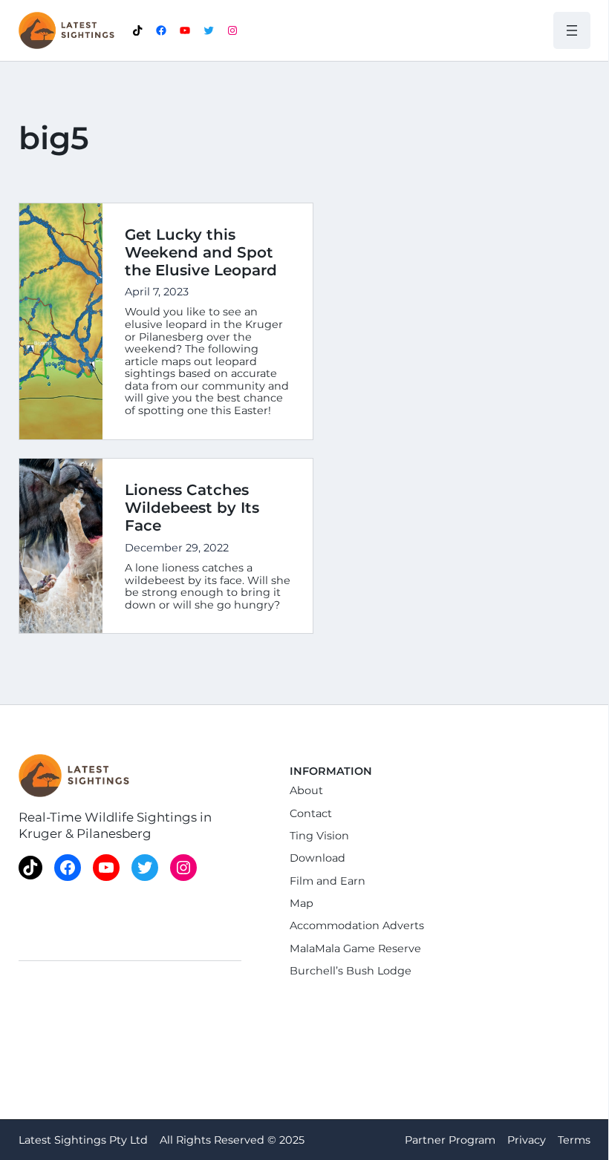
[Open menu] (571, 30)
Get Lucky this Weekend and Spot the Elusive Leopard (201, 252)
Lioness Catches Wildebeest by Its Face (192, 507)
